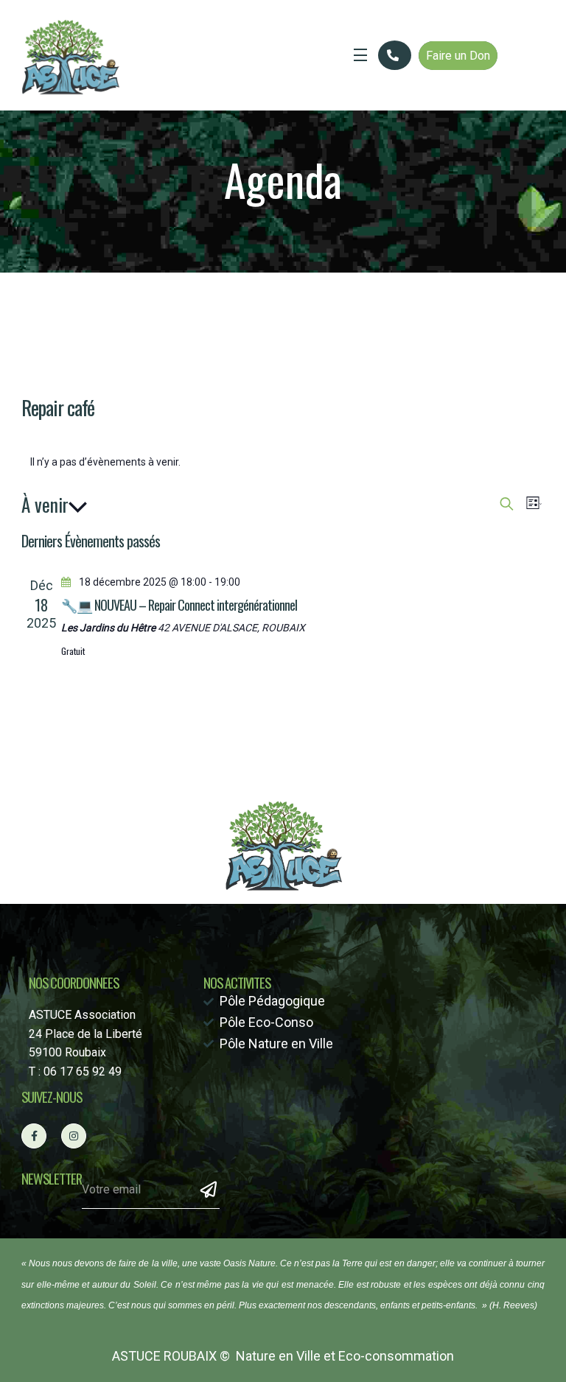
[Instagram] (73, 1135)
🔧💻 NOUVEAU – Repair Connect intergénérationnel (179, 604)
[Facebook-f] (33, 1135)
